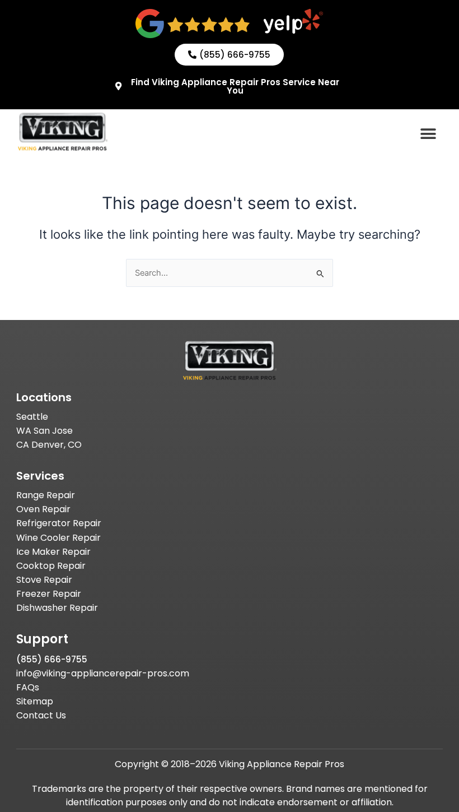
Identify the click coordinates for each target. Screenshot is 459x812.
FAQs (27, 687)
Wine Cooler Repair (58, 537)
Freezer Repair (48, 593)
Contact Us (41, 715)
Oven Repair (43, 509)
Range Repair (45, 495)
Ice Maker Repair (53, 551)
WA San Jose (44, 430)
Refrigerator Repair (58, 523)
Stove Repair (44, 579)
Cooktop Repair (51, 565)
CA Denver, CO (49, 444)
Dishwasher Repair (57, 607)
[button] (428, 133)
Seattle (32, 416)
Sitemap (34, 701)
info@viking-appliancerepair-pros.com (102, 673)
